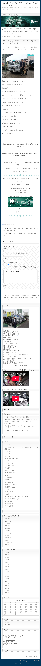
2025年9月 (8, 545)
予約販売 (7, 468)
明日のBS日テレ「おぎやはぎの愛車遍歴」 (17, 417)
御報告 (7, 480)
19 (25, 609)
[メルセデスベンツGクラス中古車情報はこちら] (20, 205)
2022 (6, 562)
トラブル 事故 (9, 463)
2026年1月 (8, 535)
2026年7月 (8, 521)
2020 (6, 567)
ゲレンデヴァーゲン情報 (27, 29)
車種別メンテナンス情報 (12, 499)
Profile (7, 622)
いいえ (11, 265)
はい (6, 265)
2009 (6, 593)
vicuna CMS (18, 661)
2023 (6, 560)
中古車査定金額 (9, 465)
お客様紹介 (16, 29)
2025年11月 (8, 540)
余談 (6, 475)
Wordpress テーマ (28, 661)
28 (36, 611)
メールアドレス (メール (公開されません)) (15, 253)
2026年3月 (8, 530)
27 (31, 611)
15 (5, 609)
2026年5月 (8, 526)
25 (20, 611)
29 (5, 614)
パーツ (7, 444)
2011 (6, 588)
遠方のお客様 (9, 503)
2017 (6, 574)
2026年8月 (8, 519)
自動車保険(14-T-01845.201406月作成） (16, 496)
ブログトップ (6, 15)
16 (10, 609)
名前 (4, 249)
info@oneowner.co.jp (22, 209)
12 (25, 607)
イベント (7, 453)
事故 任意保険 (9, 470)
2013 (6, 583)
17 (15, 609)
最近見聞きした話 (10, 487)
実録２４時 (8, 477)
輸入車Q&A (8, 501)
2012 (6, 586)
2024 (6, 557)
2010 (6, 590)
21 (36, 609)
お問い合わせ (10, 640)
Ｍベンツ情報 (9, 506)
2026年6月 (8, 523)
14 (36, 607)
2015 (6, 578)
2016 (6, 576)
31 (15, 614)
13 (31, 607)
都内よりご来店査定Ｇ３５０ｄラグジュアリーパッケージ (21, 419)
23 (10, 611)
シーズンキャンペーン (11, 461)
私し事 (7, 494)
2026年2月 (8, 533)
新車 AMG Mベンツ (12, 484)
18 (20, 609)
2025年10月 (8, 542)
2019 (6, 569)
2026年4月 (8, 528)
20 (31, 609)
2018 (6, 571)
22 (5, 611)
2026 (6, 552)
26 (25, 611)
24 (15, 611)
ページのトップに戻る (32, 656)
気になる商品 (9, 491)
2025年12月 (8, 538)
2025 (6, 555)
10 (15, 607)
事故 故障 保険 (10, 472)
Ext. (35, 661)
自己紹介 (16, 15)
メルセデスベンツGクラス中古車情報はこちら (20, 168)
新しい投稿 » (7, 36)
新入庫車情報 (9, 482)
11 (20, 607)
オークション (9, 456)
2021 (6, 564)
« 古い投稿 (16, 36)
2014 (6, 581)
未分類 (7, 489)
